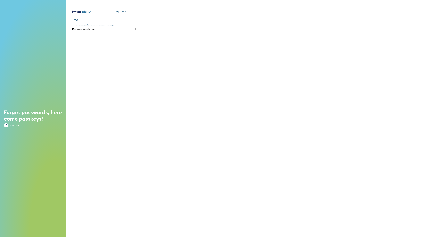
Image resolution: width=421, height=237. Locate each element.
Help (118, 12)
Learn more (14, 125)
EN (123, 12)
